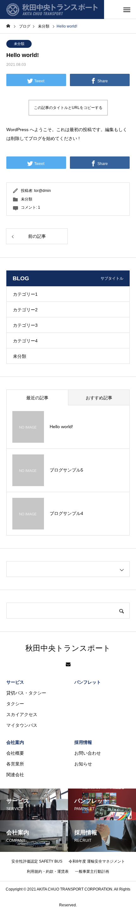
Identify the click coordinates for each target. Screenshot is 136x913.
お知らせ (83, 763)
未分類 (19, 44)
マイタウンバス (21, 725)
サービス (15, 682)
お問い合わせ (87, 753)
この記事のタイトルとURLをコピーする (68, 107)
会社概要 (15, 753)
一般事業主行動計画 (92, 871)
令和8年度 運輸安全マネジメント (97, 861)
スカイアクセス (21, 714)
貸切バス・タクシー (26, 692)
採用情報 (83, 742)
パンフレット (87, 682)
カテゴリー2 (25, 309)
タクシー (15, 703)
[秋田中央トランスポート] (52, 9)
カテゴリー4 (25, 340)
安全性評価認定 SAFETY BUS (36, 861)
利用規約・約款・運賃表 (48, 871)
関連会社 (15, 774)
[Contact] (68, 665)
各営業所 (15, 763)
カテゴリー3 (25, 325)
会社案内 (15, 742)
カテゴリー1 (25, 294)
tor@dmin (42, 190)
